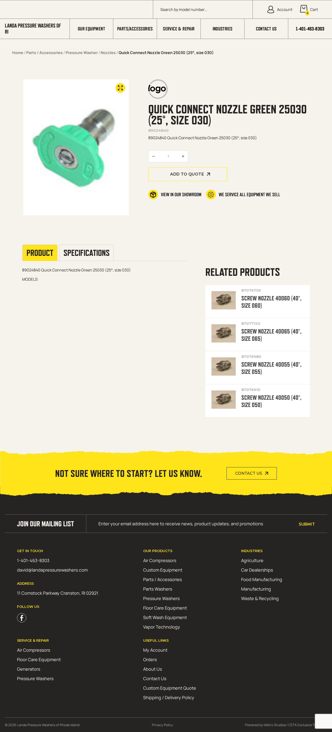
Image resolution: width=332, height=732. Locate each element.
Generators (28, 669)
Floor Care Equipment (165, 608)
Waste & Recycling (260, 598)
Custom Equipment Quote (169, 688)
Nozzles (108, 52)
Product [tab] (39, 253)
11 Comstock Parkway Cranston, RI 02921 (57, 593)
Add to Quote (187, 174)
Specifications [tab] (86, 253)
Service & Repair (178, 28)
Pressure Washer (82, 52)
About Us (152, 669)
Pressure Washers (161, 598)
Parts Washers (157, 589)
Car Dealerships (257, 570)
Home (17, 52)
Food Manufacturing (261, 579)
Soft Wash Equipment (165, 617)
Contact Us (266, 28)
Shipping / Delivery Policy (168, 697)
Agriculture (252, 560)
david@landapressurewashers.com (52, 570)
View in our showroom (181, 194)
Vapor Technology (161, 627)
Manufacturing (256, 589)
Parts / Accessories (44, 52)
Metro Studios (275, 725)
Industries (223, 28)
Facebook (21, 617)
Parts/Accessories (135, 28)
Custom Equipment (162, 570)
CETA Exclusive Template (307, 725)
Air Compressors (159, 560)
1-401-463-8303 (310, 28)
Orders (150, 659)
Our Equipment (91, 28)
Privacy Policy (162, 725)
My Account (155, 650)
